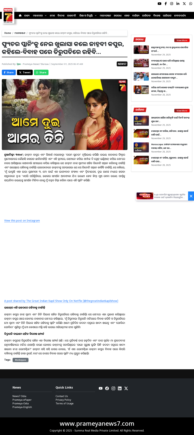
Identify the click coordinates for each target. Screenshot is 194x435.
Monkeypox (20, 360)
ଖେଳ (127, 15)
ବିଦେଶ (61, 15)
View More (182, 40)
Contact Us (62, 396)
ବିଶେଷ (156, 15)
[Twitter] (126, 389)
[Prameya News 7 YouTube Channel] (159, 3)
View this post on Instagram (22, 220)
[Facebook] (107, 389)
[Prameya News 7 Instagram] (171, 3)
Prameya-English (22, 407)
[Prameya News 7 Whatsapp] (190, 3)
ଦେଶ (52, 15)
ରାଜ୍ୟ (27, 15)
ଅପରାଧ (118, 15)
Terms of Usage (65, 403)
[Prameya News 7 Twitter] (184, 3)
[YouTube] (101, 389)
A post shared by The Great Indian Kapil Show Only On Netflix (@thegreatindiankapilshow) (61, 301)
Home (7, 32)
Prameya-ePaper (22, 399)
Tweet (27, 72)
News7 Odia (19, 396)
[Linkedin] (120, 389)
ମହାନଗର (38, 15)
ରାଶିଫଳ (146, 15)
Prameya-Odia (20, 403)
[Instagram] (113, 389)
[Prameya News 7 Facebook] (166, 3)
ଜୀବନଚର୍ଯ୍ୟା (180, 15)
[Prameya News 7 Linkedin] (177, 3)
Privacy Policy (63, 399)
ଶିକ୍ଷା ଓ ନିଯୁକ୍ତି (86, 15)
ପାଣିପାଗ (167, 15)
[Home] (20, 15)
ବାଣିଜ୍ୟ (135, 15)
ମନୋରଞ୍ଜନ (105, 15)
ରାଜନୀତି (71, 15)
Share (10, 72)
